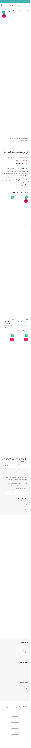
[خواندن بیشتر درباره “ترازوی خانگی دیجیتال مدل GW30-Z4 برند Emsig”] (23, 454)
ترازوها (27, 511)
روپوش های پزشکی (24, 694)
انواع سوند (26, 692)
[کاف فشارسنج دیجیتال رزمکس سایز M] (22, 256)
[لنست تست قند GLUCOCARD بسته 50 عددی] (7, 395)
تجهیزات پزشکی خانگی (9, 180)
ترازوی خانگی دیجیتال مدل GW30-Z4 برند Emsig (22, 460)
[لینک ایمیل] (27, 1)
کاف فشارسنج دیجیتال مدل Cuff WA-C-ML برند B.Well (7, 321)
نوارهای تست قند (25, 507)
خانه (27, 138)
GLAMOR (21, 178)
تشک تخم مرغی (25, 646)
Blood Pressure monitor (11, 178)
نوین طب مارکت (18, 707)
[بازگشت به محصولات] (26, 144)
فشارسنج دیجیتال (16, 173)
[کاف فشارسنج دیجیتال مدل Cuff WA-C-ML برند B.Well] (7, 256)
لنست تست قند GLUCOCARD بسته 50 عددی (8, 460)
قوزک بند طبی (26, 672)
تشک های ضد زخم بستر (24, 652)
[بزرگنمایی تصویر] (25, 9)
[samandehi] (15, 744)
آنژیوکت (27, 684)
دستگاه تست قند (25, 504)
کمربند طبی (26, 670)
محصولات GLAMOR (23, 140)
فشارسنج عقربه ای (25, 500)
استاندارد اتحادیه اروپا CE (22, 180)
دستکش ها (26, 688)
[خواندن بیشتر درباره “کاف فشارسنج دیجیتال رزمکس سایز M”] (23, 315)
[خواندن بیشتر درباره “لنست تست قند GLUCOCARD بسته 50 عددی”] (9, 454)
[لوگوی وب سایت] (15, 5)
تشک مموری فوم (25, 648)
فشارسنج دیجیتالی (25, 502)
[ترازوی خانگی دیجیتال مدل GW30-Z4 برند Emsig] (22, 395)
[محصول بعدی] (24, 144)
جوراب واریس (26, 674)
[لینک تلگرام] (23, 1)
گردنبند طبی (26, 664)
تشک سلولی (26, 644)
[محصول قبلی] (28, 144)
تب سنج (27, 509)
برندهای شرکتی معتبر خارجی (17, 138)
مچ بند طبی (26, 666)
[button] (9, 315)
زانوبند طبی (26, 668)
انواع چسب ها (26, 690)
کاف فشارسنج (7, 173)
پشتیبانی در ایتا (10, 492)
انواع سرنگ (26, 686)
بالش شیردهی (26, 654)
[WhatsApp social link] (25, 1)
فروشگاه (16, 1)
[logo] (15, 740)
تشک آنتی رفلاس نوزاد (24, 650)
